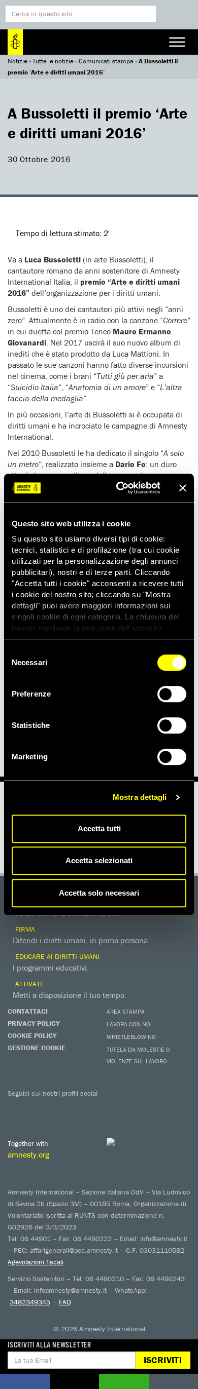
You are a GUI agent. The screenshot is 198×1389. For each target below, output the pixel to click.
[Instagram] (79, 1108)
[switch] (171, 694)
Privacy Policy (33, 1023)
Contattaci (28, 1011)
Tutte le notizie (53, 61)
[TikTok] (139, 1108)
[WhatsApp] (119, 1108)
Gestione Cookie (36, 1047)
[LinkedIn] (99, 1108)
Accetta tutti (99, 828)
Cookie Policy (32, 1035)
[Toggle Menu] (177, 42)
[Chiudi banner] (182, 487)
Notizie (17, 61)
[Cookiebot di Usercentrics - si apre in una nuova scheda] (120, 487)
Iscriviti (163, 1360)
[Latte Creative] (132, 1142)
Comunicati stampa (106, 61)
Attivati (27, 983)
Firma (24, 929)
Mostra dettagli (140, 797)
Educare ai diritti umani (56, 956)
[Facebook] (18, 1108)
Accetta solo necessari (99, 893)
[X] (38, 1108)
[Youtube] (58, 1108)
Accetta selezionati (99, 860)
